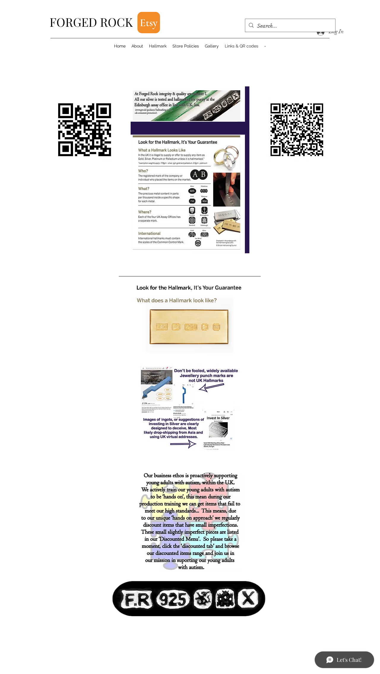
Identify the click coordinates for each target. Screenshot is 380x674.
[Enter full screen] (252, 348)
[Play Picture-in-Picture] (242, 348)
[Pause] (126, 348)
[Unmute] (136, 348)
